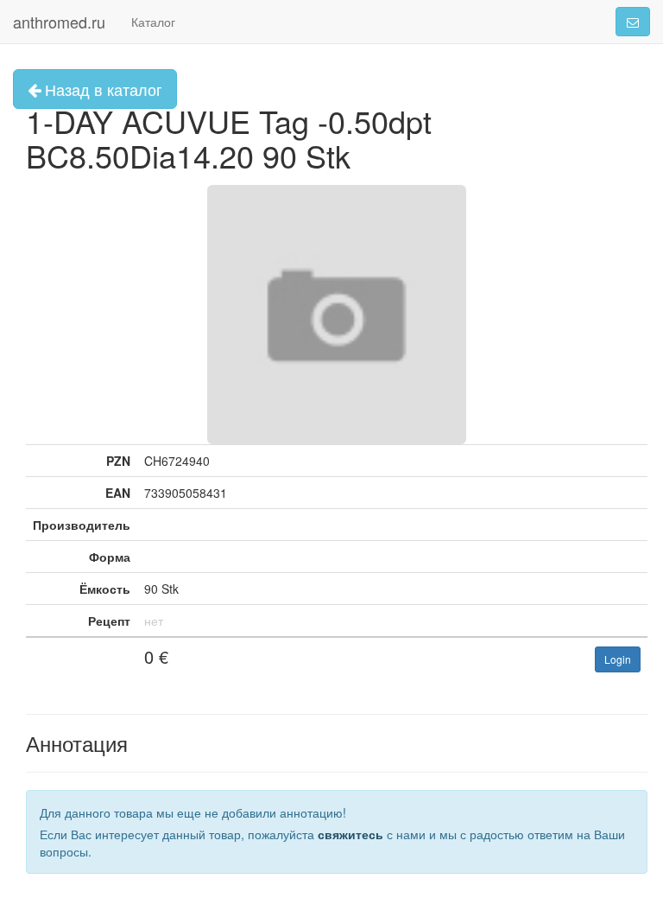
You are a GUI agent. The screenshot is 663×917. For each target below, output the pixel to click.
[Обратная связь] (633, 21)
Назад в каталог (101, 89)
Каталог (153, 21)
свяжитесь (350, 834)
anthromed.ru (59, 21)
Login (617, 659)
